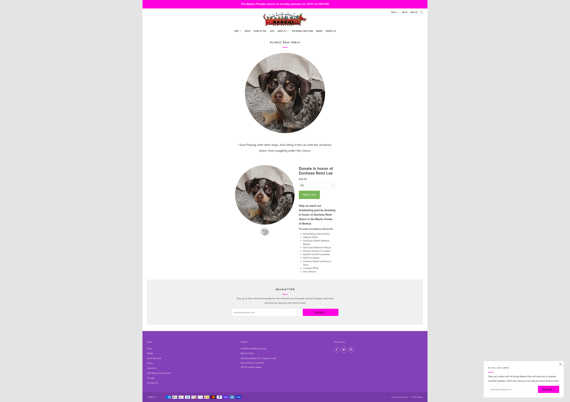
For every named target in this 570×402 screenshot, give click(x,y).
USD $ (393, 12)
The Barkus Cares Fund (302, 30)
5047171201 (247, 353)
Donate (319, 30)
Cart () (414, 12)
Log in (404, 12)
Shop (236, 30)
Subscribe (319, 312)
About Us (282, 30)
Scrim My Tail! (260, 30)
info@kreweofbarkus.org (253, 348)
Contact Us (331, 30)
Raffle (248, 30)
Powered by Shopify (399, 397)
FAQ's (272, 30)
